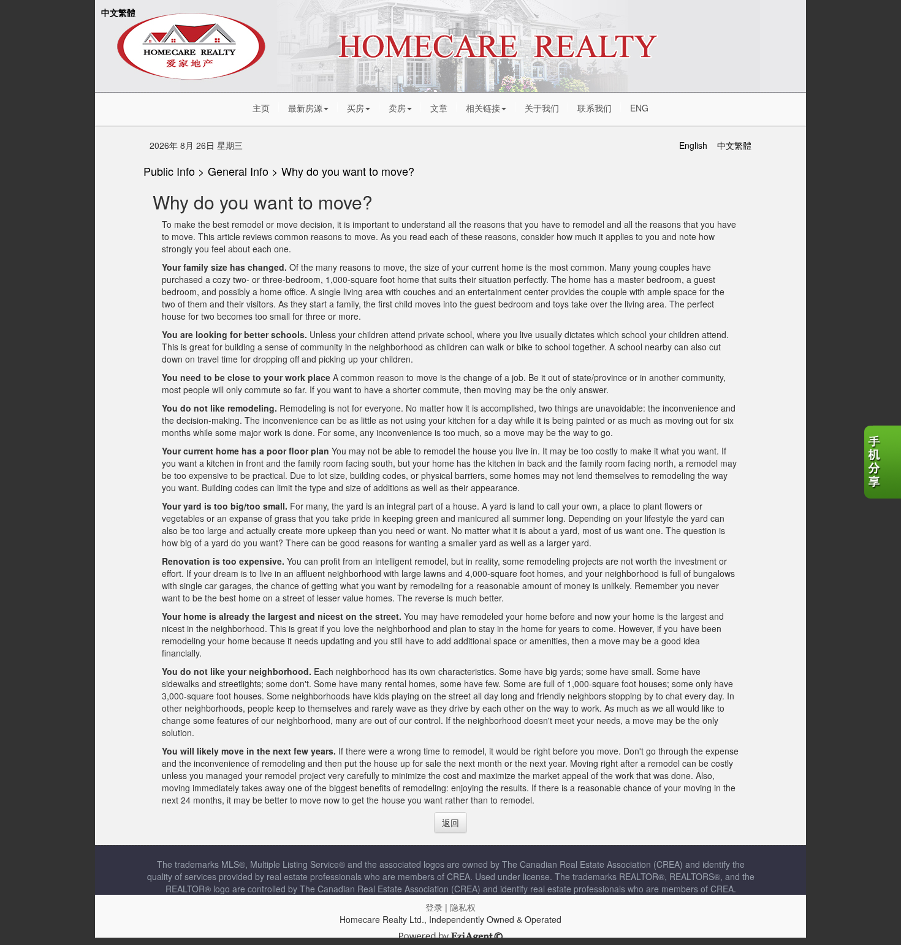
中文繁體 (118, 12)
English (693, 145)
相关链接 (483, 108)
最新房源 (305, 108)
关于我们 (542, 108)
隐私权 (463, 907)
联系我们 (594, 108)
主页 (261, 108)
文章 (438, 108)
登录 (434, 907)
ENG (639, 108)
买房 (355, 108)
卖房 (397, 108)
